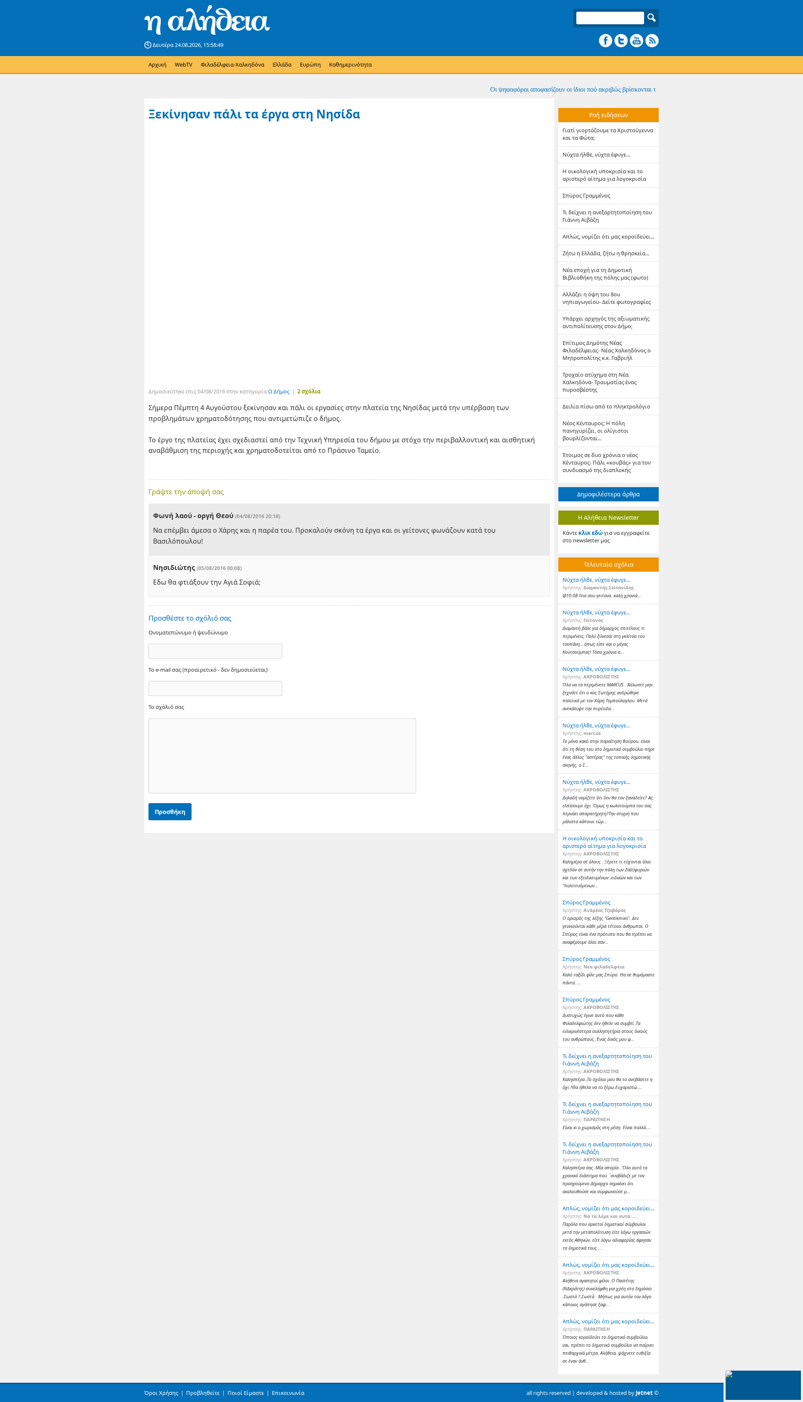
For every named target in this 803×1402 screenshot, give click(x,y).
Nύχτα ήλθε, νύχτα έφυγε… (596, 154)
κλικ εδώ (590, 533)
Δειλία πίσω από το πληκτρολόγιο (606, 406)
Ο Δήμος (278, 391)
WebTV (183, 64)
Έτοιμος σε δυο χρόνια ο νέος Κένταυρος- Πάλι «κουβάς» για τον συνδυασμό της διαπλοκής (607, 462)
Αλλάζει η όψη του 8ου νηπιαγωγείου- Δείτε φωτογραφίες (607, 298)
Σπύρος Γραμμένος (586, 195)
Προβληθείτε (203, 1393)
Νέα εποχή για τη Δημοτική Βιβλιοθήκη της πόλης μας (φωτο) (605, 273)
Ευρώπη (310, 64)
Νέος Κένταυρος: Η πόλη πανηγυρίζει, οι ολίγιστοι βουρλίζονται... (596, 430)
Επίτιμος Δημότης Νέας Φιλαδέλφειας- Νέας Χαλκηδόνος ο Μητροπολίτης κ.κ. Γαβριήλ (607, 350)
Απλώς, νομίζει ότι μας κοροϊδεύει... (608, 236)
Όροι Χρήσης (161, 1393)
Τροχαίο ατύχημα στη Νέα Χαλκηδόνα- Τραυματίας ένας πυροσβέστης (600, 382)
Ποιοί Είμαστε (246, 1393)
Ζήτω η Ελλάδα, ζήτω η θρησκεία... (606, 253)
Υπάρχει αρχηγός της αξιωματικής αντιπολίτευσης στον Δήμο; (606, 322)
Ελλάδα (282, 64)
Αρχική (157, 64)
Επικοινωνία (288, 1393)
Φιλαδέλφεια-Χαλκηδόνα (232, 64)
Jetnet (644, 1393)
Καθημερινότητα (350, 64)
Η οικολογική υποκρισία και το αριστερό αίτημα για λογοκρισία (604, 174)
